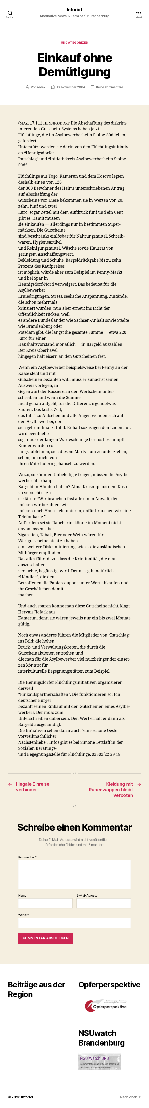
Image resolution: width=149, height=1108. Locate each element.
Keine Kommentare (109, 87)
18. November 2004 (70, 87)
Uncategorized (74, 42)
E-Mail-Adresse (87, 895)
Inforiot (74, 9)
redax (41, 87)
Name (22, 895)
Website (23, 915)
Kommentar (27, 857)
